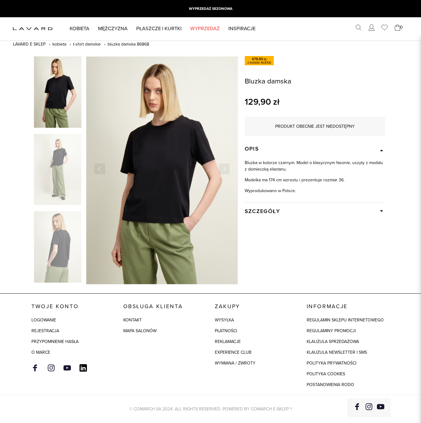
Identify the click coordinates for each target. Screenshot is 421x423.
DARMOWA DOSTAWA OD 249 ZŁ (210, 8)
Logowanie (43, 320)
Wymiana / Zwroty (235, 363)
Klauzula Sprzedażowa (333, 341)
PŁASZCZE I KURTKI (159, 28)
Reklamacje (228, 341)
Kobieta (79, 28)
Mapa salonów (140, 331)
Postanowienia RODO (330, 384)
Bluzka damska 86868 (128, 44)
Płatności (226, 331)
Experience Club (233, 352)
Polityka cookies (326, 374)
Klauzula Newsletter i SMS (337, 352)
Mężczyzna (113, 28)
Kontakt (132, 320)
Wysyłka (224, 320)
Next (224, 168)
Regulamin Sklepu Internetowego (345, 320)
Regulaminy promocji (331, 331)
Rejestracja (45, 331)
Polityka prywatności (331, 363)
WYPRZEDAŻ (205, 28)
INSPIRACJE (241, 28)
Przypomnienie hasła (55, 341)
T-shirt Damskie (87, 44)
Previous (99, 168)
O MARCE (40, 352)
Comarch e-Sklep (270, 409)
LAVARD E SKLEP (29, 44)
